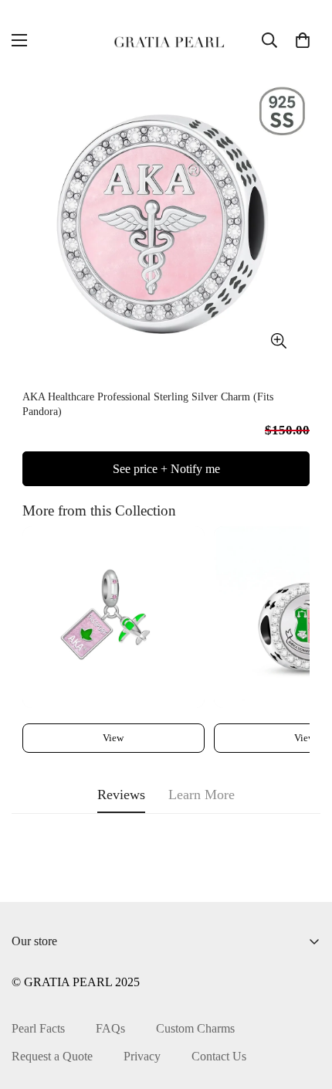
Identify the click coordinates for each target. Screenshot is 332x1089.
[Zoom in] (278, 341)
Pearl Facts (38, 1028)
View (113, 738)
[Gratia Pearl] (166, 40)
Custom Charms (195, 1028)
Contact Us (218, 1056)
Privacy (142, 1056)
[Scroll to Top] (304, 1007)
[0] (302, 40)
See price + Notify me (166, 468)
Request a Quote (52, 1056)
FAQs (110, 1028)
